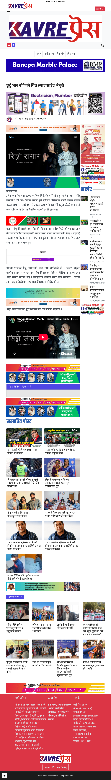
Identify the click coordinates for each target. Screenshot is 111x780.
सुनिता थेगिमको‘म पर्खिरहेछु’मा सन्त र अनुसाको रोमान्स (14, 628)
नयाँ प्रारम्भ (49, 54)
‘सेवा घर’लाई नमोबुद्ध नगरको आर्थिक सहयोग (42, 664)
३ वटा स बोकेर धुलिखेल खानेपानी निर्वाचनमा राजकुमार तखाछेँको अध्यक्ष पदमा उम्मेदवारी (24, 546)
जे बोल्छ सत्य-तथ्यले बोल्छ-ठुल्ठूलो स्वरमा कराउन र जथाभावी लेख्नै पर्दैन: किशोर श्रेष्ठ (23, 483)
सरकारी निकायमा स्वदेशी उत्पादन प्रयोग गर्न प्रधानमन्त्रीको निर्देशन (60, 514)
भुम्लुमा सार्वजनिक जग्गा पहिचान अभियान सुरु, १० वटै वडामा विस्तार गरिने (16, 667)
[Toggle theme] (4, 775)
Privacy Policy (59, 767)
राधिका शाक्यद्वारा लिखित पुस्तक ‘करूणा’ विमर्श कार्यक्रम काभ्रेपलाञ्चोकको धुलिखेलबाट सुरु (67, 668)
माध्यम (38, 54)
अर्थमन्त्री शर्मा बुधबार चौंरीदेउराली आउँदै (66, 626)
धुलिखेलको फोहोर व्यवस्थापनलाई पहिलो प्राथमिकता (22, 451)
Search (99, 8)
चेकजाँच (60, 54)
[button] (9, 45)
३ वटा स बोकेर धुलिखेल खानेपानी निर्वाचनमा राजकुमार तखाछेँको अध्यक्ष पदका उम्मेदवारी (62, 546)
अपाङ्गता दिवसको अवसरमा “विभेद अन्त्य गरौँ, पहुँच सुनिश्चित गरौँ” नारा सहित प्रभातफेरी (93, 630)
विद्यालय (71, 54)
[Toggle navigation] (102, 45)
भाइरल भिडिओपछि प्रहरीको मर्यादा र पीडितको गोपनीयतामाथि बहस (23, 577)
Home (47, 767)
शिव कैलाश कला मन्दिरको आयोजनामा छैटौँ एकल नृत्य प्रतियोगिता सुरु (57, 483)
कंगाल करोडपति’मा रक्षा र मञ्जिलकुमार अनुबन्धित (18, 514)
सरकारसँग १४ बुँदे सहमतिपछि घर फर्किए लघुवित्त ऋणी (60, 451)
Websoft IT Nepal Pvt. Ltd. (62, 775)
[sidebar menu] (8, 13)
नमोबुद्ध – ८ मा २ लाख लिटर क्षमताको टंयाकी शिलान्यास (41, 628)
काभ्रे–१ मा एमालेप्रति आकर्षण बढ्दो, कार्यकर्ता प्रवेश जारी (93, 665)
